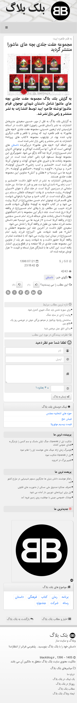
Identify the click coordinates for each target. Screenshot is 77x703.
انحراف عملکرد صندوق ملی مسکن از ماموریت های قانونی (44, 487)
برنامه (65, 597)
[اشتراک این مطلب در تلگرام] (27, 292)
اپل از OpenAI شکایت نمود (58, 455)
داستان (15, 145)
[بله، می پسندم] (36, 285)
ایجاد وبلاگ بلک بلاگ (64, 693)
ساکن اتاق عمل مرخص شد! (57, 328)
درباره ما (71, 674)
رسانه (66, 603)
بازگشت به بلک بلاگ (18, 619)
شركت (54, 603)
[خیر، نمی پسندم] (19, 285)
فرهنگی (32, 597)
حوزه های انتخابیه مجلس (59, 413)
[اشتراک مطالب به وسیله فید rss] (8, 292)
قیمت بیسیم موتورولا (61, 424)
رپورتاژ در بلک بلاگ (65, 684)
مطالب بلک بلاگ (66, 689)
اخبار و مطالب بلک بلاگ (55, 619)
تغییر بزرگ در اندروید (61, 460)
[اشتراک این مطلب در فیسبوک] (20, 292)
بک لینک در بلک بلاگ (64, 679)
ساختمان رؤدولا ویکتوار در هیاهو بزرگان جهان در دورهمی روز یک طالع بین (40, 321)
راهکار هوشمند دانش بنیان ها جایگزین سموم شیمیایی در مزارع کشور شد (39, 480)
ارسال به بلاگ (60, 397)
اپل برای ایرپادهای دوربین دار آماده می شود (50, 492)
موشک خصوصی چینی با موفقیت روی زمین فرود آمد (46, 497)
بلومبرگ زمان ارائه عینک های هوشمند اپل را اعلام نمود (45, 450)
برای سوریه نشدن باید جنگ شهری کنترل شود (49, 310)
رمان (54, 597)
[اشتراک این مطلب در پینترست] (39, 292)
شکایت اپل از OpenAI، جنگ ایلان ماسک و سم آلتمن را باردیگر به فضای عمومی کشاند (40, 443)
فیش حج (67, 419)
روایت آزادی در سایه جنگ (58, 315)
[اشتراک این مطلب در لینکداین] (33, 292)
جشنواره (41, 603)
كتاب (44, 597)
